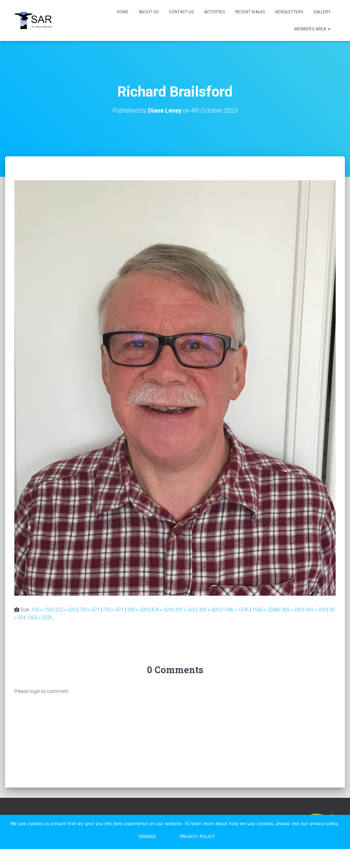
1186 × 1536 (236, 609)
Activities (214, 12)
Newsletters (289, 12)
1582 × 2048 (265, 609)
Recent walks (250, 12)
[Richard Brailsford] (175, 387)
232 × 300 (65, 609)
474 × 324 (161, 609)
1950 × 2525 (39, 617)
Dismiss (147, 836)
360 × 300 (315, 609)
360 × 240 (291, 609)
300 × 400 (209, 609)
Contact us (181, 12)
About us (149, 12)
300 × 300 (137, 609)
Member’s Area (310, 29)
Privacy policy (197, 836)
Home (123, 12)
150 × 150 (41, 609)
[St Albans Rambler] (36, 20)
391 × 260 (185, 609)
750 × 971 (89, 609)
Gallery (322, 12)
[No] (341, 832)
